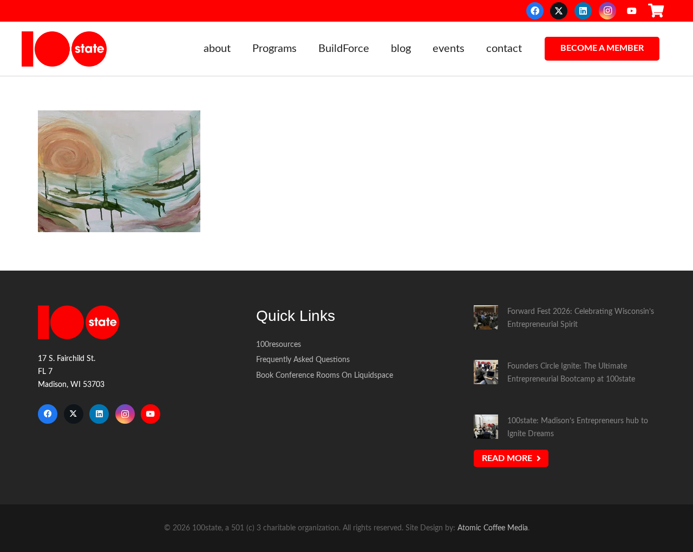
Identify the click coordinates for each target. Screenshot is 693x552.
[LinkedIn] (583, 10)
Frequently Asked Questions (303, 360)
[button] (237, 48)
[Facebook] (535, 10)
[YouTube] (631, 10)
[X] (558, 10)
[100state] (64, 49)
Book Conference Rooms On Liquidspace (324, 375)
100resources (278, 344)
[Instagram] (607, 10)
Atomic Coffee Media (492, 528)
